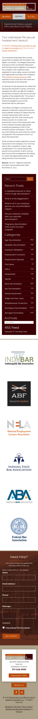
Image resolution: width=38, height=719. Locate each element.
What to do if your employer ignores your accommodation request (17, 206)
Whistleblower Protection (16, 303)
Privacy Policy (27, 707)
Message (6, 606)
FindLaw (19, 712)
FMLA (7, 269)
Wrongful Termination (14, 313)
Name (5, 573)
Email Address (9, 584)
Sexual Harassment (9, 51)
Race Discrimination (13, 284)
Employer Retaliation (14, 250)
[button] (6, 16)
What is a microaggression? (17, 199)
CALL (32, 16)
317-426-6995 (19, 669)
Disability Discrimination (15, 245)
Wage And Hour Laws (14, 298)
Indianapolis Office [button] (19, 675)
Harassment (10, 274)
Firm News (9, 264)
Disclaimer (6, 623)
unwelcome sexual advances (16, 77)
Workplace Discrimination (16, 308)
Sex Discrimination (13, 289)
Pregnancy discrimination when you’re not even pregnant (16, 227)
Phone (5, 595)
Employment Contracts (15, 255)
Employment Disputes (14, 259)
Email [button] (20, 16)
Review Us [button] (19, 685)
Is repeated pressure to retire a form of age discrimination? (18, 192)
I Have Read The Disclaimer (18, 628)
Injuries (8, 279)
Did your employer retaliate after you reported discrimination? (17, 216)
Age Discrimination (13, 240)
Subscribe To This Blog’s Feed (16, 332)
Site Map (17, 707)
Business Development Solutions (18, 709)
